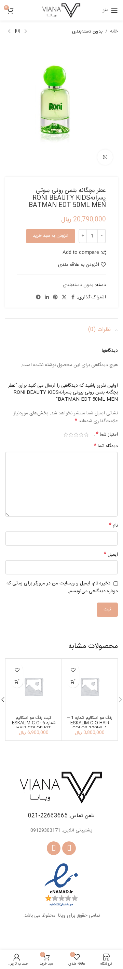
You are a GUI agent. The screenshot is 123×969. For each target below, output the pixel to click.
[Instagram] (53, 848)
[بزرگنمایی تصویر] (105, 157)
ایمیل (111, 554)
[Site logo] (61, 11)
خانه (114, 31)
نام (113, 525)
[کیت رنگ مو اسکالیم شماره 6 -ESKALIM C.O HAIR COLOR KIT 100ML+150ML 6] (34, 686)
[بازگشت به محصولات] (17, 31)
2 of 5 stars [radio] (81, 434)
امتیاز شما (107, 434)
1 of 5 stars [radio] (86, 434)
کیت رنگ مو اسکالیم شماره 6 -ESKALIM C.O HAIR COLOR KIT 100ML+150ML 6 (34, 725)
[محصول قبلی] (26, 31)
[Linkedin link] (47, 297)
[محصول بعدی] (9, 31)
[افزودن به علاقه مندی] (73, 670)
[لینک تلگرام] (38, 297)
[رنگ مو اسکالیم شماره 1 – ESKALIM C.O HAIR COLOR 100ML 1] (90, 686)
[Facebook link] (73, 297)
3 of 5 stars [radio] (76, 434)
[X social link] (64, 297)
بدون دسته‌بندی (87, 31)
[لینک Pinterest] (55, 297)
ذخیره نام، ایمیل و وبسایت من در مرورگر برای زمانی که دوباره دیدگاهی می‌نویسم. (62, 587)
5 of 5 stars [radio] (65, 434)
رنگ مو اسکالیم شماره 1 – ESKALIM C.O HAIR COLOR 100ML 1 (89, 723)
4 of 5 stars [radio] (70, 434)
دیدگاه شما (106, 446)
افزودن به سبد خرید (50, 236)
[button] (73, 682)
